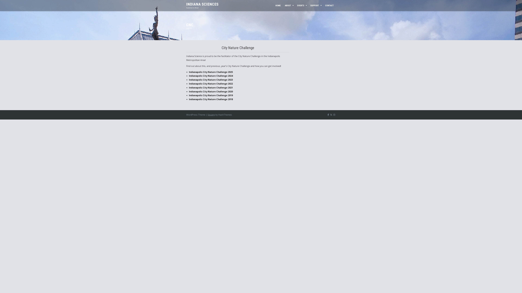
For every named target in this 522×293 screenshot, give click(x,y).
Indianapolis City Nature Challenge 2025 (211, 72)
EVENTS (300, 5)
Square (211, 114)
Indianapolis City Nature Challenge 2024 (211, 75)
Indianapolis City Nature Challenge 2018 (211, 99)
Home (278, 5)
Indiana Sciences (202, 4)
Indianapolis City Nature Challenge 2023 (211, 79)
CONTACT (329, 5)
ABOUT (288, 5)
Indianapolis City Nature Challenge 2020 (211, 91)
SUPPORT (314, 5)
